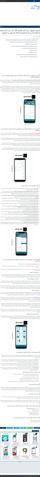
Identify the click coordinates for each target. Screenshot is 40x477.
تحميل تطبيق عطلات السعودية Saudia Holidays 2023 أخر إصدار (25, 443)
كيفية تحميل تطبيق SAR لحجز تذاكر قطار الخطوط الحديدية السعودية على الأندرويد (24, 46)
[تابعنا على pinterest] (1, 1)
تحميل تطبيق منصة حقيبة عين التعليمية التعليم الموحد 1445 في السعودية (5, 443)
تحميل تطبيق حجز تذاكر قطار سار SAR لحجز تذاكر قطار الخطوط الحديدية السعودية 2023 (21, 40)
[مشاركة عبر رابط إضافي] (3, 428)
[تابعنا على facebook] (5, 1)
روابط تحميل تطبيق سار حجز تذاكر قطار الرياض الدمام (28, 56)
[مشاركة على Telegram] (23, 428)
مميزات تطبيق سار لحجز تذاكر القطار (30, 44)
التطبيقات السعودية (36, 36)
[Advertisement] (20, 18)
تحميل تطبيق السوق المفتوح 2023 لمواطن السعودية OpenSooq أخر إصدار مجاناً (34, 443)
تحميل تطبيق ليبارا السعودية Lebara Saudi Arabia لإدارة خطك (34, 457)
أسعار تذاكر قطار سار (33, 50)
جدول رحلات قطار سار (33, 52)
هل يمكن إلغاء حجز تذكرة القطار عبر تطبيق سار (29, 48)
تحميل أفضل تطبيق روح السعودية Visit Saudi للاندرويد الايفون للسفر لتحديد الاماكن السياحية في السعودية (5, 457)
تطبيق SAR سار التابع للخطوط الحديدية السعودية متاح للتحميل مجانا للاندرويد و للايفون (23, 42)
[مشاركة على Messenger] (16, 428)
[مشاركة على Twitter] (10, 428)
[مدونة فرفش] (20, 6)
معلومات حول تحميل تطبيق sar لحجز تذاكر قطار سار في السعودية (26, 54)
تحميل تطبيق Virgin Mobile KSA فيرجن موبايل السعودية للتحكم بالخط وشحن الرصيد (15, 457)
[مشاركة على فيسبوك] (37, 428)
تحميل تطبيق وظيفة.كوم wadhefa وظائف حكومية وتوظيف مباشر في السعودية (25, 457)
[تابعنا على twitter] (3, 1)
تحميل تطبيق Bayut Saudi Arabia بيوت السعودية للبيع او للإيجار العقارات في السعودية (15, 443)
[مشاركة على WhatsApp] (30, 428)
